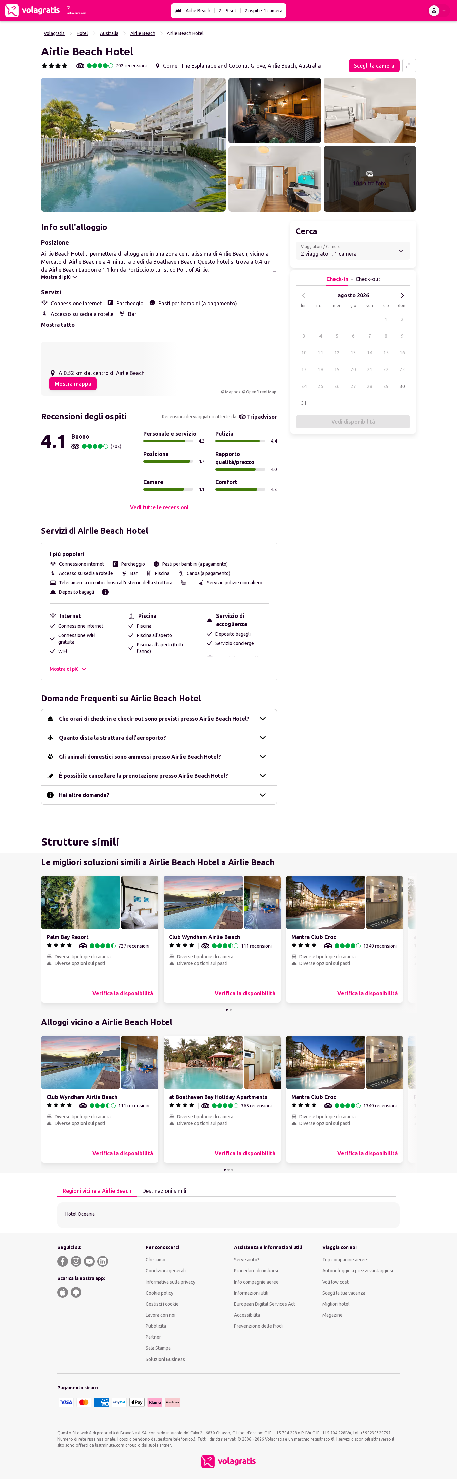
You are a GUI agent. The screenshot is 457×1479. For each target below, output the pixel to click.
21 (369, 369)
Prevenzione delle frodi (258, 1326)
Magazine (332, 1315)
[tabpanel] (228, 1215)
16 (402, 352)
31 (304, 403)
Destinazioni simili (164, 1191)
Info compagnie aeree (256, 1282)
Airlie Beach (198, 10)
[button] (133, 145)
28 (369, 386)
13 (353, 352)
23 (402, 369)
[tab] (97, 1191)
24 (304, 386)
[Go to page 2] (231, 1010)
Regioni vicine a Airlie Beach (97, 1191)
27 (353, 386)
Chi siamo (155, 1259)
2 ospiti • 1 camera (263, 10)
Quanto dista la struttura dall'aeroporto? (112, 738)
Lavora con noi (160, 1315)
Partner (153, 1337)
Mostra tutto (58, 325)
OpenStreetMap (261, 392)
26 (337, 386)
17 (304, 369)
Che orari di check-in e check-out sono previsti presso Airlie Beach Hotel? (154, 719)
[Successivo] (402, 295)
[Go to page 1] (227, 1010)
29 (386, 386)
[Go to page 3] (232, 1170)
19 (337, 369)
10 (304, 352)
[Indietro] (303, 295)
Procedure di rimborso (257, 1270)
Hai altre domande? (84, 795)
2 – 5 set (227, 10)
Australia (109, 33)
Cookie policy (159, 1293)
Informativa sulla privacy (170, 1282)
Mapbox (233, 392)
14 (369, 352)
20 (353, 369)
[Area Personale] (438, 10)
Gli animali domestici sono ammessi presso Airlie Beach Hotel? (140, 757)
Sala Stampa (158, 1348)
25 (320, 386)
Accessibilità (247, 1315)
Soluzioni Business (165, 1359)
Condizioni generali (166, 1270)
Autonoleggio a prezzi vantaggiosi (357, 1270)
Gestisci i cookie (162, 1304)
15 (386, 352)
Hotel (82, 33)
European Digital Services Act (264, 1304)
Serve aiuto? (246, 1259)
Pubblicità (156, 1326)
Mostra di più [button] (64, 669)
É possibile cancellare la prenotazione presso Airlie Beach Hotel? (143, 776)
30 (402, 386)
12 (337, 352)
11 (320, 352)
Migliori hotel (336, 1304)
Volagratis (54, 33)
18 (320, 369)
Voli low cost (335, 1282)
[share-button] (409, 65)
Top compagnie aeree (344, 1259)
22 (386, 369)
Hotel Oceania (80, 1214)
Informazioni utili (251, 1293)
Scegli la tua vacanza (343, 1293)
